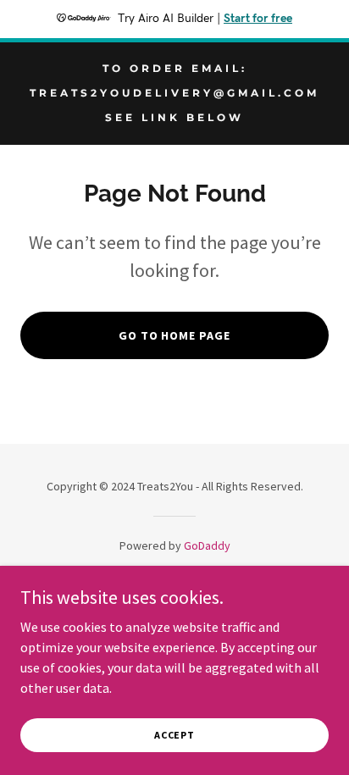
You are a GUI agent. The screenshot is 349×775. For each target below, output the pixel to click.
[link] (174, 116)
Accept (174, 734)
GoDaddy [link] (207, 545)
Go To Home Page (175, 335)
